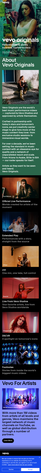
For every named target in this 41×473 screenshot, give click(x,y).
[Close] (38, 458)
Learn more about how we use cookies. (20, 464)
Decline (11, 469)
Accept (30, 469)
